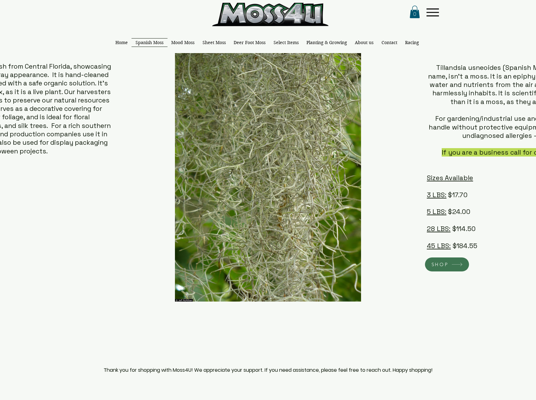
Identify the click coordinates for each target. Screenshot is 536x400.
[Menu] (432, 12)
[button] (414, 12)
